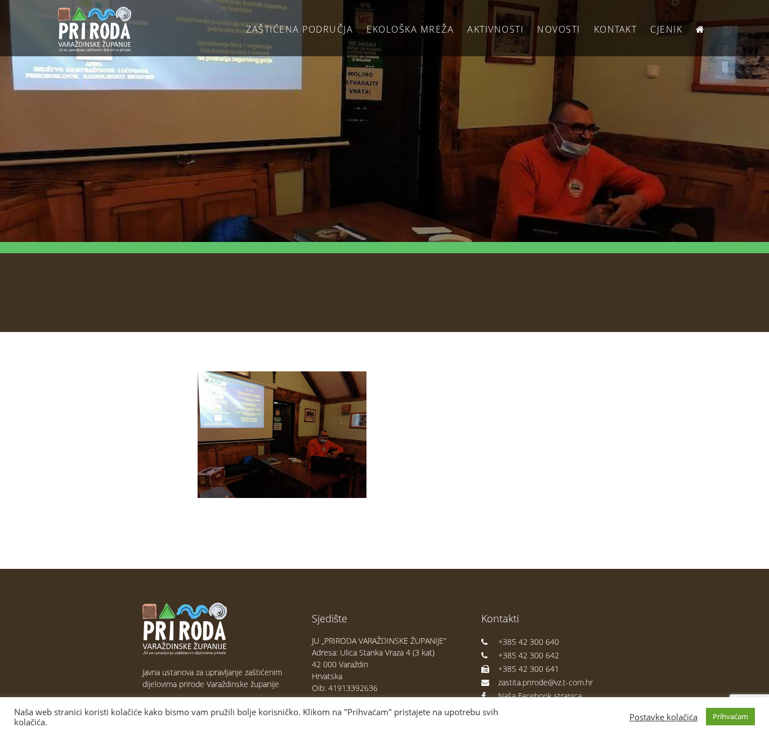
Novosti (558, 29)
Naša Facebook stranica (540, 695)
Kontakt (615, 29)
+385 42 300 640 (528, 641)
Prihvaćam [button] (730, 716)
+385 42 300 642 (528, 655)
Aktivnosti (495, 29)
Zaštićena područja (299, 29)
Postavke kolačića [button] (663, 717)
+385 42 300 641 (528, 668)
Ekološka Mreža (410, 29)
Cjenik (666, 29)
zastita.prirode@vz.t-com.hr (545, 682)
